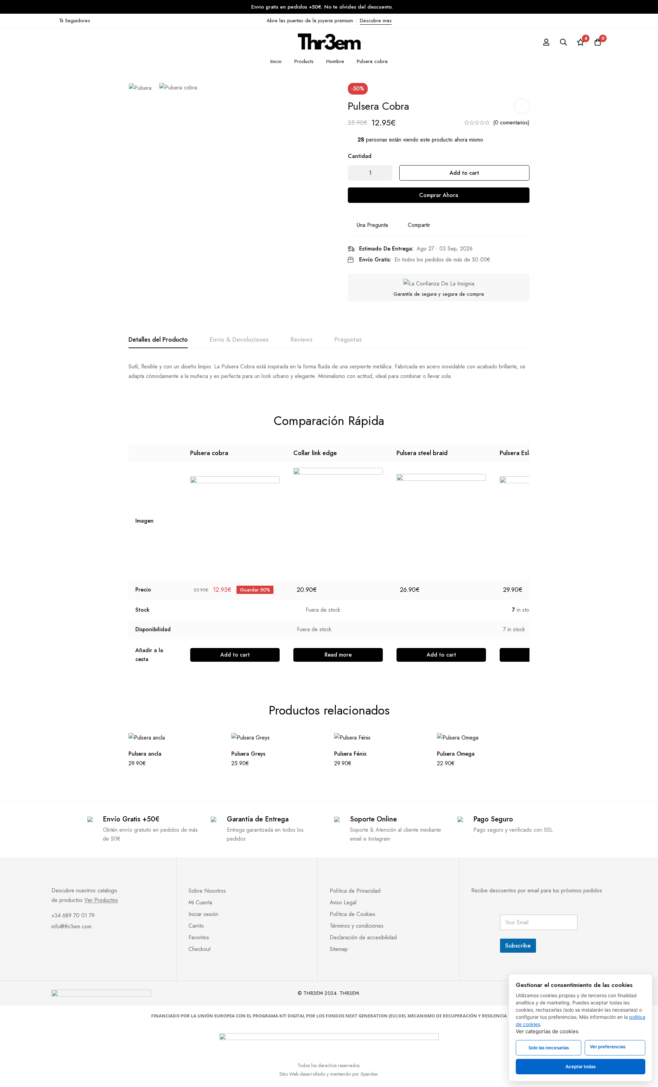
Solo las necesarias (548, 1047)
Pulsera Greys (248, 754)
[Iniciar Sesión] (546, 42)
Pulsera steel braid (422, 453)
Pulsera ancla (145, 754)
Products (304, 61)
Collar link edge (315, 453)
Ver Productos (101, 900)
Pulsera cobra (209, 453)
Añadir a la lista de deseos (521, 106)
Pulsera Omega (456, 754)
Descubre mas (376, 20)
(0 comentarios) (511, 122)
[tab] (158, 339)
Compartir (419, 225)
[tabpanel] (329, 371)
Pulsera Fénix (350, 754)
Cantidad (359, 156)
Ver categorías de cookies (547, 1031)
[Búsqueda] (563, 42)
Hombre (335, 61)
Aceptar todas (580, 1066)
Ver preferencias (607, 1046)
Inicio (276, 61)
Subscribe (518, 945)
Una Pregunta (372, 225)
